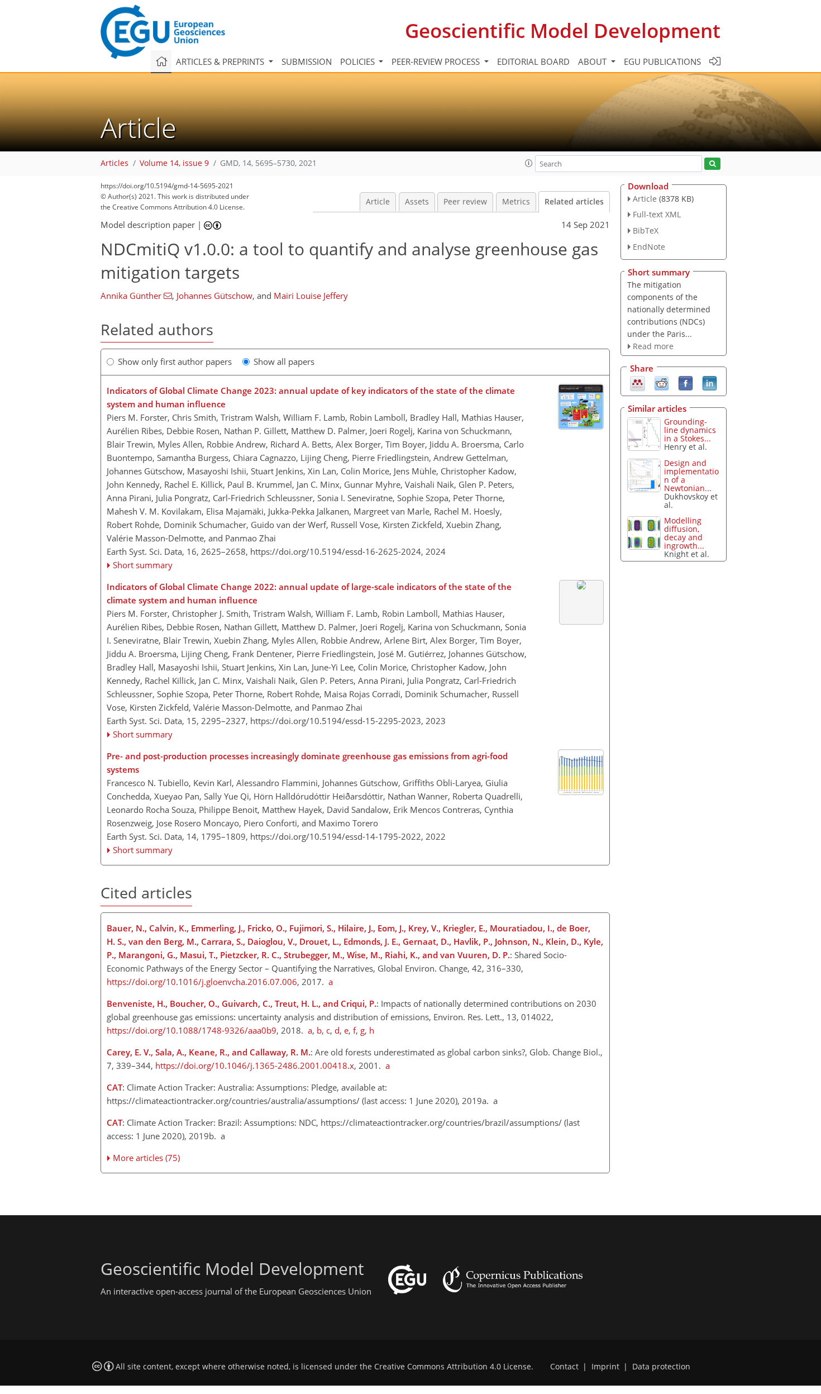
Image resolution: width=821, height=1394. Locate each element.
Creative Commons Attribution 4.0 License (452, 1367)
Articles (114, 163)
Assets (417, 202)
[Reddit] (661, 382)
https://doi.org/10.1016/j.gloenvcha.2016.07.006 (202, 981)
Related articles (574, 202)
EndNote (649, 246)
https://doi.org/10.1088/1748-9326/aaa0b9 (191, 1030)
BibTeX (645, 230)
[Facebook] (685, 382)
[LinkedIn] (709, 382)
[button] (529, 163)
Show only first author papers (175, 361)
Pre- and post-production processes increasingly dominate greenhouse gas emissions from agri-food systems (307, 762)
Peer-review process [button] (437, 61)
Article (378, 202)
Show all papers (284, 361)
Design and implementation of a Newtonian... (691, 475)
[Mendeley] (637, 382)
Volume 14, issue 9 (174, 163)
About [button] (593, 61)
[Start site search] (712, 164)
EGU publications (662, 61)
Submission (306, 61)
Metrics (516, 202)
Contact (564, 1367)
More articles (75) (146, 1157)
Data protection (661, 1367)
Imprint (605, 1367)
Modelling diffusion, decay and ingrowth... (684, 533)
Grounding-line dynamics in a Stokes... (690, 430)
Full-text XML (657, 214)
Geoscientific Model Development (562, 30)
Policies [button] (358, 61)
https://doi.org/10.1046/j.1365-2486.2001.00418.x (254, 1065)
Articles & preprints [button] (221, 61)
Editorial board (533, 61)
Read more (653, 346)
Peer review (465, 202)
